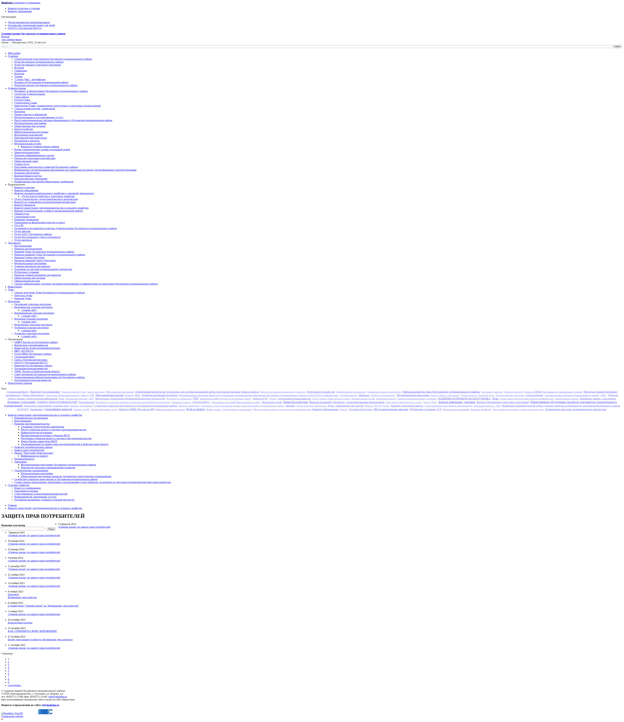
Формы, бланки (213, 409)
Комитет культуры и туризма (24, 8)
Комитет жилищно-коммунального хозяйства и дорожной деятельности (54, 193)
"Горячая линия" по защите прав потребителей (34, 569)
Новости (343, 409)
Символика (20, 70)
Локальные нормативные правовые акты (46, 405)
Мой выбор (14, 53)
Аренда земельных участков (456, 402)
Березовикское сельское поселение (33, 307)
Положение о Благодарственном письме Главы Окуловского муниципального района (243, 406)
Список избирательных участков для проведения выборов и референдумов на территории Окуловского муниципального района (86, 283)
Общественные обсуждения (29, 126)
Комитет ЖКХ (132, 395)
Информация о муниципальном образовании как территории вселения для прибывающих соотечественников (75, 170)
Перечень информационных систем (34, 155)
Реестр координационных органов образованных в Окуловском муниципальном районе (63, 120)
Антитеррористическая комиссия (32, 380)
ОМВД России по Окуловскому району (36, 342)
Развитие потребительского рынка (33, 447)
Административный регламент (160, 395)
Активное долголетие (21, 402)
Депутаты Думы (23, 295)
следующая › (15, 685)
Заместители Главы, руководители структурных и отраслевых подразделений (57, 105)
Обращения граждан (181, 402)
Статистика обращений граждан (62, 395)
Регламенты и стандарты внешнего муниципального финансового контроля (133, 402)
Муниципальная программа (413, 395)
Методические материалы (120, 391)
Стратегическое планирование (237, 409)
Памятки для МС (81, 409)
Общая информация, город (104, 409)
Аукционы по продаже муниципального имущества (43, 269)
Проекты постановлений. (383, 395)
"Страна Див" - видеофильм (30, 79)
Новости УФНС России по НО (136, 409)
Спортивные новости (58, 409)
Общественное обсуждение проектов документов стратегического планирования (66, 476)
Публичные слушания (26, 272)
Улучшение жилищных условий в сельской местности (44, 499)
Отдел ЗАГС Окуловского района (33, 234)
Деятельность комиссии (321, 391)
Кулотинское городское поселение (33, 324)
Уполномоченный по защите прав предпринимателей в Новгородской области (64, 444)
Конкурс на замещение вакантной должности (283, 392)
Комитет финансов (24, 205)
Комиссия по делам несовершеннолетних (37, 348)
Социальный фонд (24, 356)
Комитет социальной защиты (407, 405)
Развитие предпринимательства (32, 423)
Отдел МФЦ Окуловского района (33, 353)
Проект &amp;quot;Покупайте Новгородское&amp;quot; (527, 398)
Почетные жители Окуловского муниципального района (46, 85)
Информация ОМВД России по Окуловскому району (225, 398)
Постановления (23, 245)
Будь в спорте (195, 409)
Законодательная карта (26, 152)
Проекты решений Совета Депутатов (35, 260)
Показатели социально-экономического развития (48, 467)
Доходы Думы (430, 402)
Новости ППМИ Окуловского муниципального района (553, 391)
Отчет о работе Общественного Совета (331, 398)
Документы (14, 243)
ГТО (195, 398)
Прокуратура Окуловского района (33, 365)
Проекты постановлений (28, 248)
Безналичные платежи (20, 622)
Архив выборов (534, 395)
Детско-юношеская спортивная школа (29, 22)
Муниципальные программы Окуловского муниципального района (58, 464)
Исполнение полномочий (28, 134)
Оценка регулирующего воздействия (34, 158)
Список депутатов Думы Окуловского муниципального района (49, 292)
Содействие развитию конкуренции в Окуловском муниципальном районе (135, 405)
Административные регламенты (32, 266)
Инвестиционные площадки (170, 409)
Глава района (21, 97)
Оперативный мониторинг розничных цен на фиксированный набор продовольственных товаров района (197, 391)
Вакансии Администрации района (40, 146)
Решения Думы (22, 298)
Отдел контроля (23, 240)
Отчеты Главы (22, 99)
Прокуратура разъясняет (45, 391)
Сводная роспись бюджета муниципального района (572, 395)
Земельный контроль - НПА (487, 406)
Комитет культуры (24, 187)
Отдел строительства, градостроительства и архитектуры (46, 199)
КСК (439, 409)
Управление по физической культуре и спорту (39, 222)
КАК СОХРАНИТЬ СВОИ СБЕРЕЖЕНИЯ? (32, 631)
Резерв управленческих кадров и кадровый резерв (42, 149)
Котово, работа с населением (445, 395)
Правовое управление (26, 219)
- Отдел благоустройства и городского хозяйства (48, 196)
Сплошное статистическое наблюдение (42, 426)
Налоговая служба (272, 402)
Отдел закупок (22, 231)
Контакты (19, 111)
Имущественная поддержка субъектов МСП (45, 435)
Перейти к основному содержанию (20, 2)
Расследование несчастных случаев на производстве (518, 409)
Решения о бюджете (513, 392)
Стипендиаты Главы (25, 102)
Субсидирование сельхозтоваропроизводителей (40, 493)
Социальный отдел (24, 216)
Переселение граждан (20, 383)
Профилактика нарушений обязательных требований (43, 181)
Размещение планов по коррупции (384, 392)
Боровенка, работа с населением (598, 398)
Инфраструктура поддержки (36, 432)
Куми (62, 398)
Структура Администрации (29, 94)
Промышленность (349, 395)
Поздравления (86, 402)
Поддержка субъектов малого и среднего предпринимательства (56, 438)
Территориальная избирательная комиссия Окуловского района (49, 377)
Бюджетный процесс (386, 398)
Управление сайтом (12, 716)
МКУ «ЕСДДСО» (24, 351)
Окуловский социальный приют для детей (31, 25)
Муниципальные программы (30, 123)
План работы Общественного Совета (404, 402)
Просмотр (13, 594)
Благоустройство (23, 129)
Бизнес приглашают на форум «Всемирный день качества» (40, 639)
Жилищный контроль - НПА (80, 398)
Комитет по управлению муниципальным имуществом (45, 202)
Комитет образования (20, 11)
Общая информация (33, 395)
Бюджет (290, 405)
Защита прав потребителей (29, 450)
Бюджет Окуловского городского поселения (502, 402)
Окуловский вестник (360, 409)
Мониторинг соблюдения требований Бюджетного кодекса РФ (130, 398)
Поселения (14, 301)
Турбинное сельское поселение (31, 327)
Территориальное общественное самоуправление (448, 406)
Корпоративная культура (28, 175)
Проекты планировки (189, 406)
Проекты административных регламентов (37, 275)
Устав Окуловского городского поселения (37, 64)
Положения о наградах (27, 140)
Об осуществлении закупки (391, 409)
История (19, 67)
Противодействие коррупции (30, 137)
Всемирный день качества (22, 597)
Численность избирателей (179, 398)
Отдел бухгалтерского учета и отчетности (37, 237)
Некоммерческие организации (351, 392)
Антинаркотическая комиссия (30, 368)
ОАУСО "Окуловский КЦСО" (31, 362)
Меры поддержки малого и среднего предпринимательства (282, 409)
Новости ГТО (260, 398)
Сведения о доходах (492, 391)
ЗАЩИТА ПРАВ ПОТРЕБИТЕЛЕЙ (57, 402)
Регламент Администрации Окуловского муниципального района (51, 91)
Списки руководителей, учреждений (34, 108)
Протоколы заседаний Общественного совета (236, 402)
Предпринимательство (110, 395)
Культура (19, 73)
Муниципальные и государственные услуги (38, 117)
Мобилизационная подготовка (31, 132)
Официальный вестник (27, 280)
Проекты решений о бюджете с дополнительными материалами (346, 402)
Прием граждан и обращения (30, 114)
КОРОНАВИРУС (202, 402)
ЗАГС (603, 395)
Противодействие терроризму (31, 178)
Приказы (364, 395)
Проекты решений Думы (74, 392)
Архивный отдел (486, 395)
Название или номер (13, 525)
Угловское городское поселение (31, 333)
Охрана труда (21, 164)
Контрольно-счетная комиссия (31, 345)
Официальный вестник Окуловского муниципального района (441, 391)
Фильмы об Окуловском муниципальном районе (41, 82)
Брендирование (23, 420)
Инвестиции (15, 286)
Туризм (18, 76)
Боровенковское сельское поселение (34, 313)
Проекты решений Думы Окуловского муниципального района (49, 254)
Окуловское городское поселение (32, 304)
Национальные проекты (567, 398)
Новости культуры (295, 402)
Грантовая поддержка (26, 491)
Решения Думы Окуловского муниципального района (44, 251)
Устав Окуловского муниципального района (39, 62)
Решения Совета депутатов (29, 257)
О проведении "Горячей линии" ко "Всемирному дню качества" (43, 605)
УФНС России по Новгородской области (37, 371)
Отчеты (272, 398)
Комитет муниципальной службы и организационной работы (48, 210)
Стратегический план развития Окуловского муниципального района (53, 59)
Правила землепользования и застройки (417, 398)
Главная (12, 505)
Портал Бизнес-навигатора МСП (39, 441)
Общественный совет (26, 161)
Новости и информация (27, 488)
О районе (13, 56)
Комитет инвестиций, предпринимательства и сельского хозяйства (51, 207)
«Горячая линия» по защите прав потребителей (84, 527)
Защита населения (96, 392)
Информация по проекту (34, 456)
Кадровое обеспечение (26, 172)
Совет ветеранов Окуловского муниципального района (45, 374)
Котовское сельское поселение (31, 318)
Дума (11, 289)
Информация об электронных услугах (35, 496)
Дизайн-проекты (468, 395)
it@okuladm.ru (50, 705)
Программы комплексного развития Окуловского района (46, 167)
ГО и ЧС (19, 225)
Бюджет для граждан (82, 405)
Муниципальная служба (27, 143)
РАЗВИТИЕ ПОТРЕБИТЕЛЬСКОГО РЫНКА (464, 398)
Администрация (17, 88)
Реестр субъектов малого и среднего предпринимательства (53, 429)
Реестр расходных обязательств (312, 406)
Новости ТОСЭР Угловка (377, 406)
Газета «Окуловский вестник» (31, 359)
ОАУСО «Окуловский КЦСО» (25, 28)
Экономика (36, 409)
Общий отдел (21, 213)
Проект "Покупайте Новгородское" (34, 453)
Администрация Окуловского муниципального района (33, 33)
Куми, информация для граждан (346, 405)
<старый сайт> (29, 310)
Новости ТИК (87, 395)
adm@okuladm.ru (57, 696)
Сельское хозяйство (480, 409)
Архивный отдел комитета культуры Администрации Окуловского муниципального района (65, 228)
